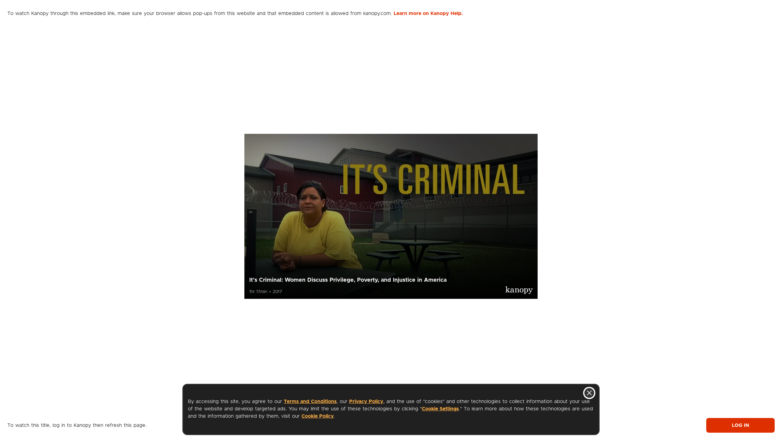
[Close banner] (589, 393)
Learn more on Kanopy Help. (428, 13)
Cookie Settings (440, 408)
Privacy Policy (366, 401)
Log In (740, 425)
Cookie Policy (317, 416)
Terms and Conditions (310, 401)
